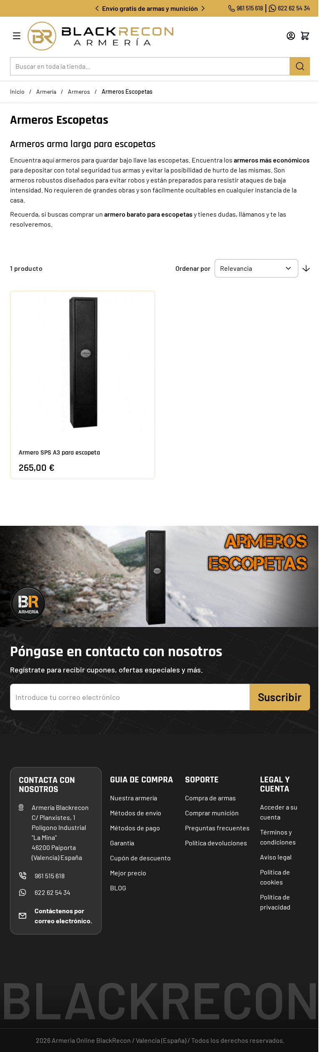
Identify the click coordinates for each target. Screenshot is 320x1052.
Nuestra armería (133, 798)
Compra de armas (210, 798)
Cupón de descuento (140, 858)
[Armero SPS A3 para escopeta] (82, 363)
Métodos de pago (135, 828)
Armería (46, 91)
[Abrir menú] (16, 35)
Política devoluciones (216, 843)
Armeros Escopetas (127, 91)
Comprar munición (212, 813)
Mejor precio (128, 873)
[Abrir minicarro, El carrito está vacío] (305, 35)
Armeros (79, 91)
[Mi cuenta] (291, 36)
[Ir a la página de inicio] (146, 36)
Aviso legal (276, 857)
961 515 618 (250, 8)
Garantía (122, 843)
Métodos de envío (135, 813)
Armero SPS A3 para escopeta (59, 452)
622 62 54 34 (294, 8)
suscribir (280, 696)
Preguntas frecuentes (217, 828)
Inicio (17, 91)
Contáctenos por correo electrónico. (63, 916)
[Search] (300, 66)
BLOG (118, 888)
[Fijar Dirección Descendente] (306, 268)
